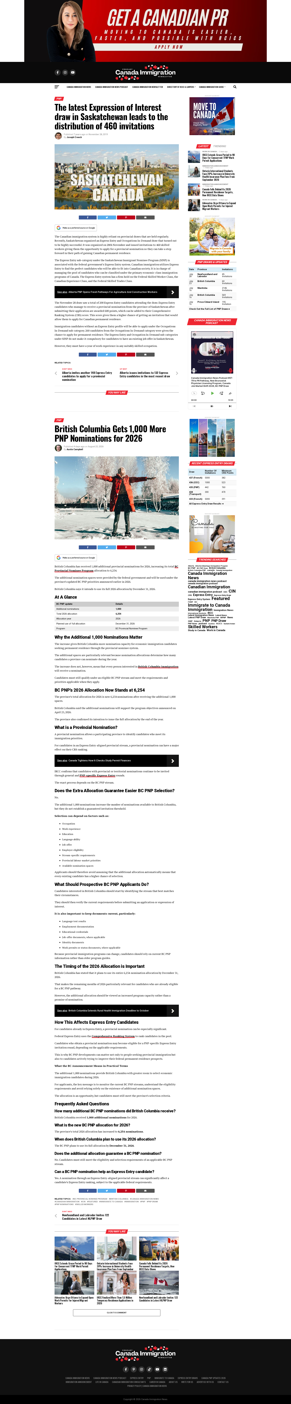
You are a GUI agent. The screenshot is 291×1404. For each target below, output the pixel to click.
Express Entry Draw (222, 595)
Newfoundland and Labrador (207, 275)
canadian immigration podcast (205, 592)
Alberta (191, 566)
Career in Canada (157, 1382)
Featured (93, 1202)
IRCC (210, 613)
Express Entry (203, 595)
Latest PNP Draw (197, 617)
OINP (190, 621)
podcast (203, 623)
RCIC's (219, 624)
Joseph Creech (74, 137)
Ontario (197, 621)
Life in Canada (101, 1382)
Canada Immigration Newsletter (147, 86)
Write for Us (187, 1382)
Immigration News (223, 610)
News (230, 617)
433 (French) (195, 499)
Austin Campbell (75, 449)
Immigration (132, 1202)
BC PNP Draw (202, 568)
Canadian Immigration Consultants (129, 1382)
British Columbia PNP (197, 570)
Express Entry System (199, 599)
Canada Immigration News (79, 86)
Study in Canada (196, 630)
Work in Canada (216, 630)
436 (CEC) (194, 482)
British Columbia (119, 1199)
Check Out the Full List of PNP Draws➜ (209, 309)
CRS (190, 595)
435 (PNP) (194, 487)
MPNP (223, 618)
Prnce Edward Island (208, 302)
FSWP (190, 602)
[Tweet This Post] (107, 217)
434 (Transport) (195, 493)
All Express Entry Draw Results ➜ (206, 503)
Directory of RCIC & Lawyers (180, 86)
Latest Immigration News (201, 615)
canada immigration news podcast (207, 581)
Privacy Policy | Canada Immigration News (147, 1385)
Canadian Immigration (67, 1202)
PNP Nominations (65, 1204)
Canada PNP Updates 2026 (213, 1378)
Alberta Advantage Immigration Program (211, 566)
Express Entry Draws (188, 1378)
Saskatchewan (229, 624)
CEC (225, 592)
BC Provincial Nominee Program (90, 1199)
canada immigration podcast (203, 583)
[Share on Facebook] (88, 217)
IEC (195, 602)
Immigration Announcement (79, 1382)
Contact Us (223, 1382)
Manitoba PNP (213, 618)
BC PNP (192, 568)
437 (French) (195, 478)
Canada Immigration (224, 570)
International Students (197, 613)
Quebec (211, 624)
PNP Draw (153, 1202)
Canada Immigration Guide (211, 86)
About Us (173, 1382)
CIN (83, 1202)
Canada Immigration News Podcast (111, 86)
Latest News (221, 615)
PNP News (192, 624)
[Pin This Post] (126, 217)
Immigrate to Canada (111, 1202)
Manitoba (202, 288)
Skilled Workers (84, 1204)
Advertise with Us (205, 1382)
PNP (143, 1202)
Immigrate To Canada (164, 1378)
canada (211, 570)
